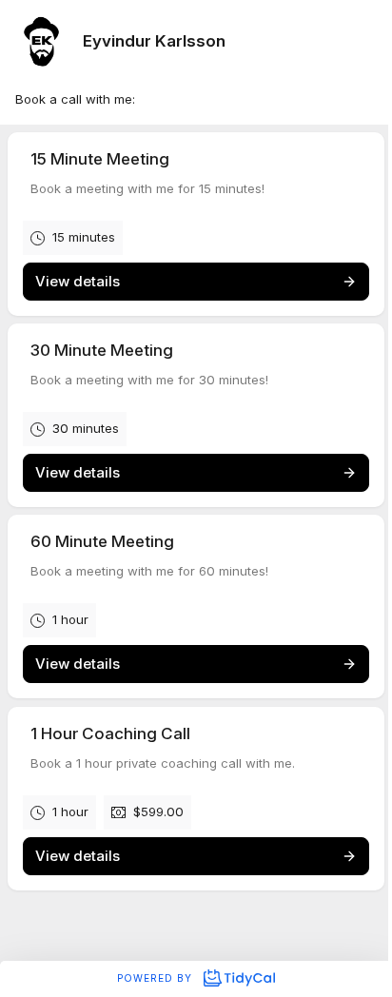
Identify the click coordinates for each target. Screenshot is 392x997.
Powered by (156, 978)
